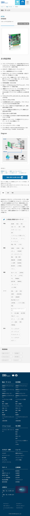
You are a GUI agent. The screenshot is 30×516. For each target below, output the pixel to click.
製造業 (3, 414)
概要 (3, 192)
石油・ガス (4, 408)
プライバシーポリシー (20, 505)
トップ (2, 6)
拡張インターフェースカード (16, 171)
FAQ (3, 471)
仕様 (8, 192)
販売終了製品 (5, 475)
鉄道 (3, 412)
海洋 (17, 438)
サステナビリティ (19, 507)
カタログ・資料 (6, 449)
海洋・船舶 (4, 410)
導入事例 (18, 356)
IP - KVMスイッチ (13, 172)
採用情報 (18, 482)
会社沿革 (18, 477)
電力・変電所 (5, 403)
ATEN (2, 16)
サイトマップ (5, 503)
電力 (17, 434)
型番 (12, 192)
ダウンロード (6, 360)
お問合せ (4, 487)
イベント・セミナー (20, 455)
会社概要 (18, 475)
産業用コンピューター (7, 393)
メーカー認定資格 (6, 477)
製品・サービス (9, 6)
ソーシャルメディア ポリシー (8, 508)
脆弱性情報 (4, 482)
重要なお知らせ (19, 453)
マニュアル (4, 459)
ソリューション (6, 356)
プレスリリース (19, 457)
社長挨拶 (18, 473)
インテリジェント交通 (7, 399)
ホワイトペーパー (6, 455)
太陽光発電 (4, 420)
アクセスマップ (19, 479)
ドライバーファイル (6, 462)
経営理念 (18, 471)
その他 (17, 444)
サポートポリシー (6, 505)
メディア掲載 (18, 459)
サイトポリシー (19, 503)
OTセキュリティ (5, 406)
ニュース (17, 360)
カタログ (4, 453)
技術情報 (18, 353)
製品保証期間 (5, 479)
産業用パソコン (4, 171)
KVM (6, 172)
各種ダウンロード (6, 473)
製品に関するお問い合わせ (14, 177)
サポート (4, 467)
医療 (3, 401)
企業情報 (18, 467)
